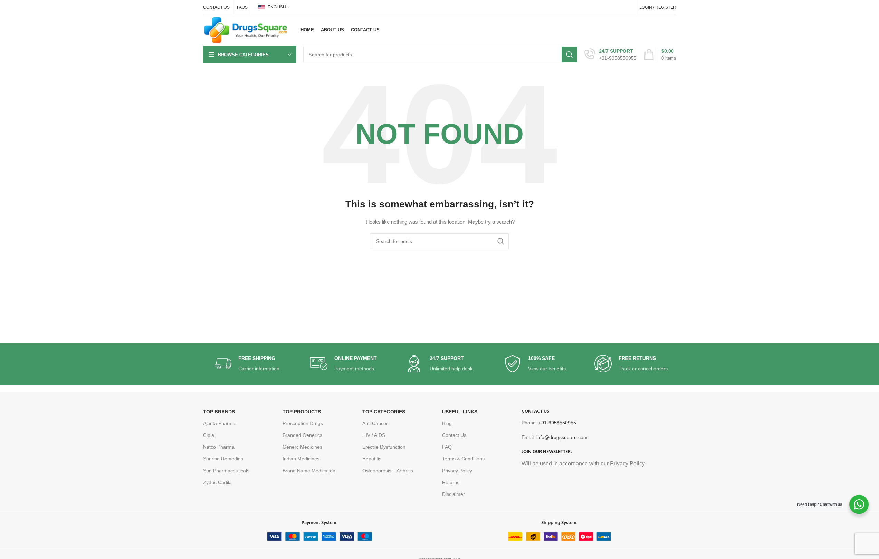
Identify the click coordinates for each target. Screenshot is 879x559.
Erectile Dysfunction (383, 447)
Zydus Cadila (217, 482)
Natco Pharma (219, 447)
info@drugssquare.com (561, 437)
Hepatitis (371, 458)
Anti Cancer (375, 423)
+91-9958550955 (557, 422)
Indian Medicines (301, 458)
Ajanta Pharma (219, 423)
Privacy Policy (457, 470)
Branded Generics (302, 435)
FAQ (447, 447)
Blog (447, 423)
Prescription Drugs (303, 423)
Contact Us (454, 435)
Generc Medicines (302, 447)
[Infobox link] (610, 54)
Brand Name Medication (309, 470)
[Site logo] (246, 29)
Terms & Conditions (463, 458)
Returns (450, 482)
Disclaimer (453, 494)
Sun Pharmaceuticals (226, 470)
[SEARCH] (569, 54)
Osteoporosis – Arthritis (387, 470)
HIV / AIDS (373, 435)
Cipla (208, 435)
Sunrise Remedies (223, 458)
